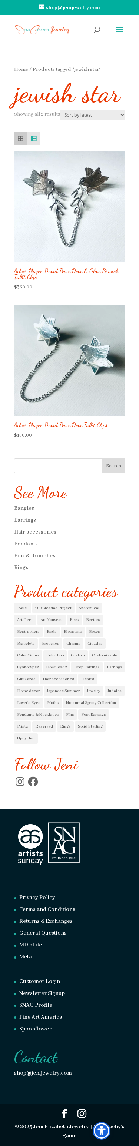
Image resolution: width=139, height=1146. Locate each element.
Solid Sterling (90, 726)
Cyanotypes (28, 667)
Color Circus (28, 655)
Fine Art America (40, 1017)
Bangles (24, 508)
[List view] (33, 138)
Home (21, 69)
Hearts (87, 679)
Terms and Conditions (47, 909)
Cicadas (95, 643)
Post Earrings (93, 714)
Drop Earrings (87, 667)
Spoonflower (35, 1029)
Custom (78, 655)
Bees (74, 619)
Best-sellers (28, 631)
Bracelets (26, 643)
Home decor (28, 691)
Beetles (93, 619)
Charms (73, 643)
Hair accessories (35, 532)
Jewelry (93, 691)
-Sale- (22, 608)
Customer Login (39, 981)
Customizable (104, 655)
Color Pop (55, 655)
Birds (52, 631)
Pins (70, 714)
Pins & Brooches (34, 555)
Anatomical (89, 608)
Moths (53, 702)
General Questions (43, 933)
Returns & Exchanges (46, 921)
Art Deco (25, 619)
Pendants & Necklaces (38, 714)
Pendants (26, 544)
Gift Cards (26, 679)
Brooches (50, 643)
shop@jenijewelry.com (43, 1073)
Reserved (44, 726)
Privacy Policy (37, 897)
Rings (21, 567)
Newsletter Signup (42, 993)
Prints (22, 726)
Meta (25, 956)
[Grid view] (20, 138)
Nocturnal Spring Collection (91, 702)
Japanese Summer (63, 691)
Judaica (114, 691)
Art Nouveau (51, 619)
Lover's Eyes (28, 702)
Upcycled (26, 738)
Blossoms (73, 631)
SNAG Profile (35, 1005)
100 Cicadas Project (53, 608)
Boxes (94, 631)
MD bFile (30, 945)
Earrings (25, 520)
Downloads (56, 667)
